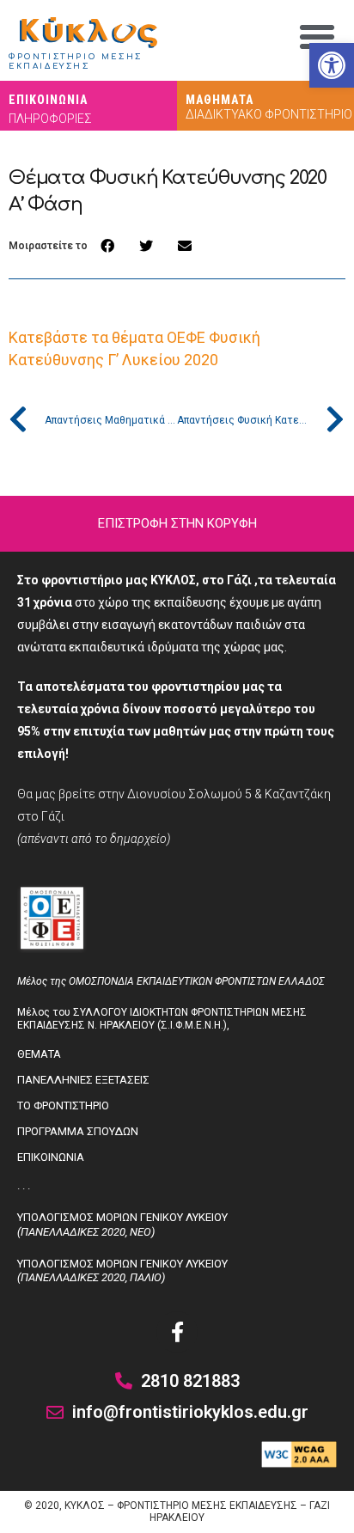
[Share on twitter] (145, 246)
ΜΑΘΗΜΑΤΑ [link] (219, 100)
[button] (317, 37)
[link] (331, 65)
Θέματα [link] (39, 1053)
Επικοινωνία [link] (50, 1157)
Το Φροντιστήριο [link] (63, 1105)
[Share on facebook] (107, 246)
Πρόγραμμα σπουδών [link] (77, 1131)
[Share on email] (184, 246)
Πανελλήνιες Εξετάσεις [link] (83, 1079)
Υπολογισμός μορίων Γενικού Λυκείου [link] (122, 1224)
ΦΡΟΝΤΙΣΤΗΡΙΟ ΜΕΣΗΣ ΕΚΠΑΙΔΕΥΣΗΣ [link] (76, 61)
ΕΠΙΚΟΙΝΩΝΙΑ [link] (48, 100)
